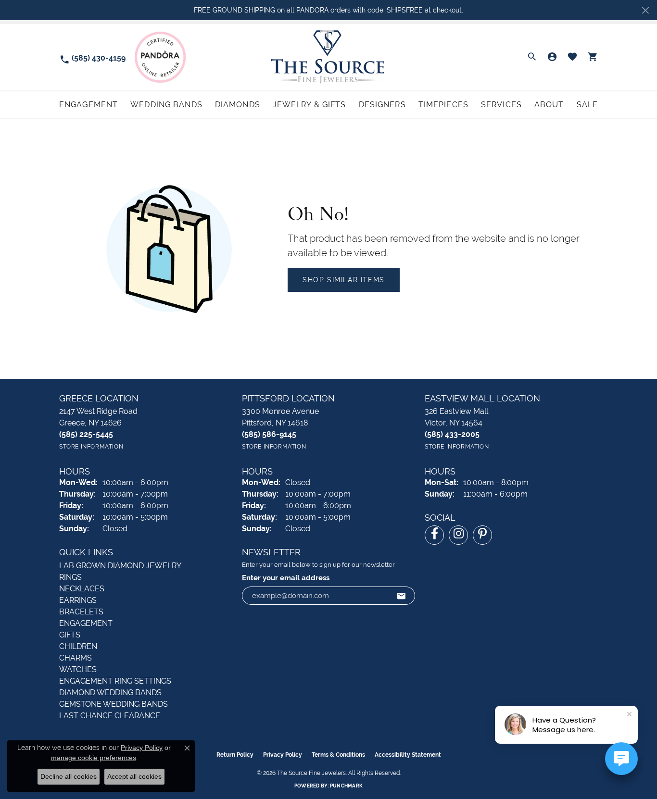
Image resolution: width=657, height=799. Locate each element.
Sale (587, 104)
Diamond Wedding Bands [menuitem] (110, 692)
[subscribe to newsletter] (402, 595)
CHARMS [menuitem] (75, 657)
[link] (92, 57)
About (549, 104)
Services (501, 104)
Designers (382, 104)
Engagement (88, 104)
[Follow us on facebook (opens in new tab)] (434, 535)
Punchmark (346, 785)
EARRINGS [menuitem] (78, 600)
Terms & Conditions (338, 754)
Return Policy (234, 754)
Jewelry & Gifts (309, 104)
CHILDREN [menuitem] (78, 646)
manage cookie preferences (93, 758)
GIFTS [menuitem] (69, 634)
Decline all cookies (68, 776)
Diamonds (237, 104)
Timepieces (443, 104)
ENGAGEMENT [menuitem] (86, 623)
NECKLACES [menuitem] (81, 588)
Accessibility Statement (408, 754)
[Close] (645, 10)
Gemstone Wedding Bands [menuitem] (113, 704)
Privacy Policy (282, 754)
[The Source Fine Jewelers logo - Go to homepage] (329, 57)
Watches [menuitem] (78, 669)
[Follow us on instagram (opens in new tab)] (458, 535)
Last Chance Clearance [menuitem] (109, 715)
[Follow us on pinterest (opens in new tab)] (482, 535)
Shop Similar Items (344, 280)
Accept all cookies (134, 776)
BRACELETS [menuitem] (81, 611)
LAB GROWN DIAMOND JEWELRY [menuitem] (120, 565)
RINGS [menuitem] (70, 577)
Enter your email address (285, 578)
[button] (532, 57)
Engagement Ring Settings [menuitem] (115, 681)
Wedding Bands (166, 104)
